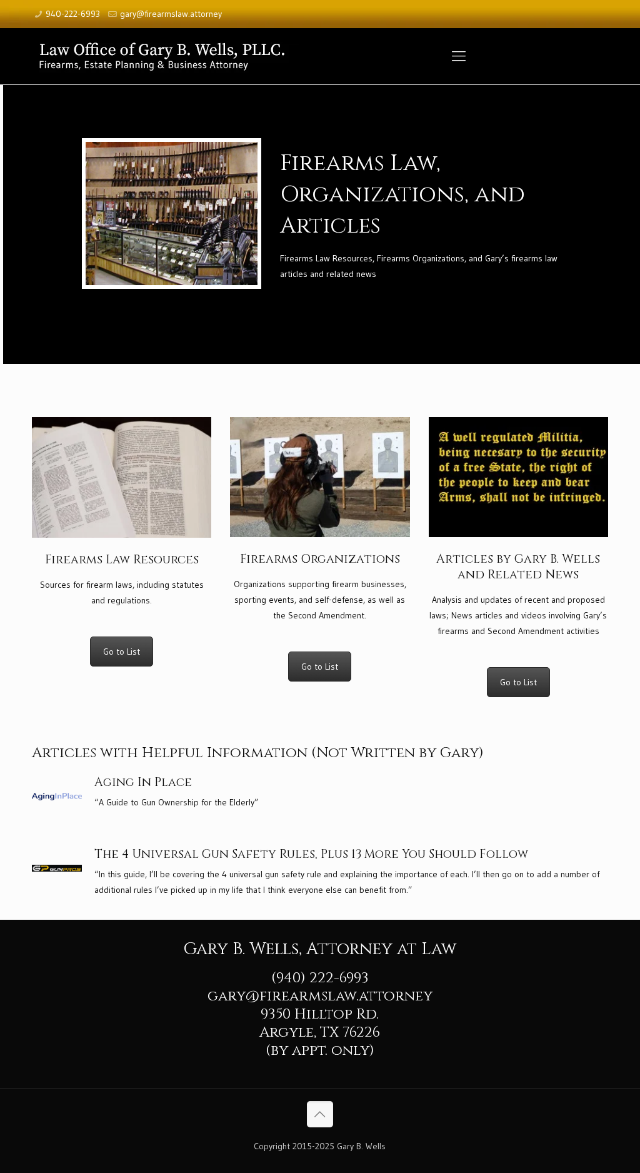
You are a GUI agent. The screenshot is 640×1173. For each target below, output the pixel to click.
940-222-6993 (73, 13)
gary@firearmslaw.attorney (171, 13)
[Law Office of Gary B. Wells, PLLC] (169, 56)
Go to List (121, 651)
